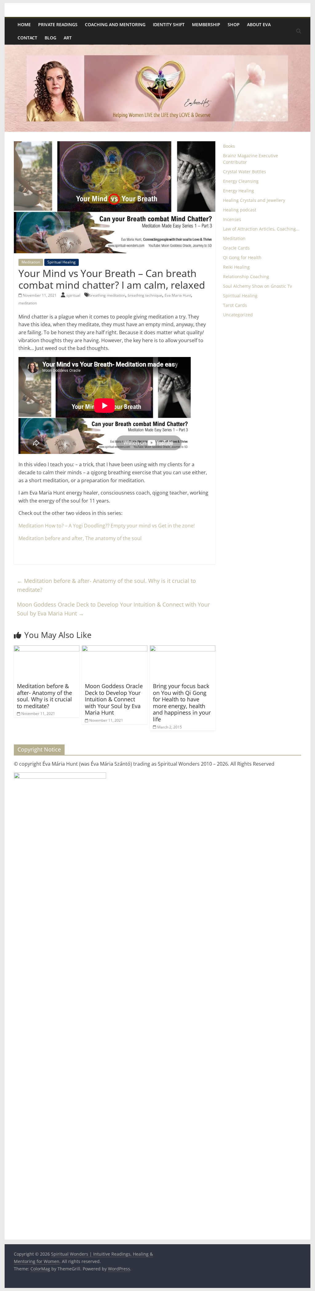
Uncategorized (238, 315)
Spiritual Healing (61, 262)
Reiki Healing (236, 267)
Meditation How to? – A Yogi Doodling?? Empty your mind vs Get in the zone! (106, 525)
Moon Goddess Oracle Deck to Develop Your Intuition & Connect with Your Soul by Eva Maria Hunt (113, 609)
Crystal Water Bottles (244, 171)
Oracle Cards (236, 248)
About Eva (259, 24)
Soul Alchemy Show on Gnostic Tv (257, 286)
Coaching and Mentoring (115, 24)
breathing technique (145, 295)
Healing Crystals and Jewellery (254, 200)
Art (68, 38)
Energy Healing (238, 191)
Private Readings (58, 24)
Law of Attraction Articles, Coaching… (261, 229)
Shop (234, 24)
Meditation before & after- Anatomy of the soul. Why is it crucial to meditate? (106, 585)
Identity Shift (169, 24)
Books (229, 146)
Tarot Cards (235, 305)
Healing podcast (239, 210)
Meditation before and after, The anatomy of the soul (80, 538)
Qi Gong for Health (242, 257)
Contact (27, 38)
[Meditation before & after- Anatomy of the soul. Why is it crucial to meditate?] (46, 649)
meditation (27, 303)
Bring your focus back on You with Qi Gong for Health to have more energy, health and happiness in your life (182, 702)
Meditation (31, 262)
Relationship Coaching (246, 276)
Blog (50, 38)
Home (24, 24)
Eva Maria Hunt (178, 295)
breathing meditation (107, 295)
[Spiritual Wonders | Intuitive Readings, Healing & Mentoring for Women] (157, 48)
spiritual (73, 295)
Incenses (232, 219)
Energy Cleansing (241, 181)
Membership (206, 24)
